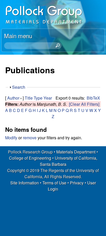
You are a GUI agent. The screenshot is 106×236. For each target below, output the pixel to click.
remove (30, 138)
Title (29, 98)
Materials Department (75, 152)
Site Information (24, 183)
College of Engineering (30, 158)
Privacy (77, 183)
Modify (11, 138)
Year (47, 98)
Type (38, 98)
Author (13, 98)
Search (18, 87)
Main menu (18, 35)
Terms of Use (54, 183)
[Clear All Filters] (84, 104)
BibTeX (93, 98)
